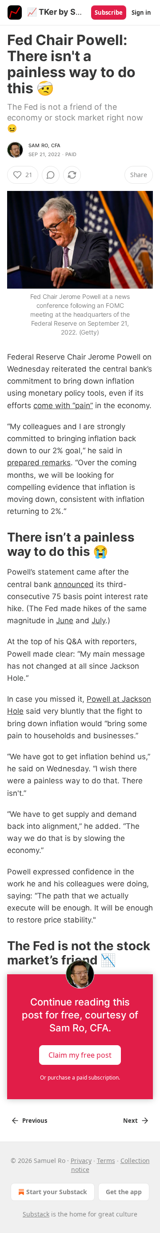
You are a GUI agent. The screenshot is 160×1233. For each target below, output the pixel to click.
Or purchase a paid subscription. (80, 1077)
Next (130, 1121)
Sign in (141, 12)
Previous (34, 1121)
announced (74, 584)
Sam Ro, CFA (44, 145)
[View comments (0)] (51, 175)
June (64, 620)
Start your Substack (56, 1191)
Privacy (81, 1160)
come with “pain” (63, 405)
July (98, 620)
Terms (106, 1160)
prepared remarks (39, 462)
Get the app (124, 1191)
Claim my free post (80, 1055)
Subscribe (109, 12)
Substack (36, 1214)
